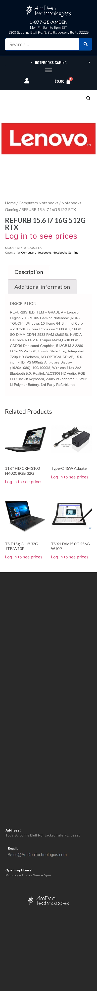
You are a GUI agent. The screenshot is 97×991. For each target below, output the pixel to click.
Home (10, 202)
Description (28, 271)
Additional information (42, 286)
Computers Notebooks (38, 202)
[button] (48, 70)
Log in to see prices (41, 236)
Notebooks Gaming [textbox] (48, 62)
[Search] (85, 44)
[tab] (29, 272)
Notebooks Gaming (65, 252)
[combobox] (48, 62)
